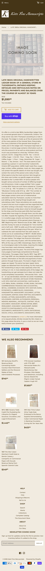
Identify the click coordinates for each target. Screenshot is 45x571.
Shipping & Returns (22, 497)
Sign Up (39, 543)
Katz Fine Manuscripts (16, 559)
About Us (22, 526)
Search (22, 508)
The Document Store (22, 518)
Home (4, 27)
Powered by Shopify (33, 559)
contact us (23, 317)
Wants (22, 510)
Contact (22, 492)
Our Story (22, 528)
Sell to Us (22, 500)
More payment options (11, 122)
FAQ (22, 495)
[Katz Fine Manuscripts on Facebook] (20, 553)
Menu (6, 3)
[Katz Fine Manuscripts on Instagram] (24, 553)
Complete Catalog (22, 515)
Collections (23, 513)
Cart (41, 3)
